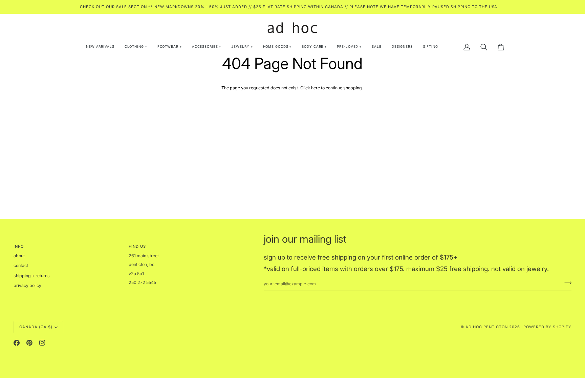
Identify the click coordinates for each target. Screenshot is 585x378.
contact (21, 265)
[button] (136, 47)
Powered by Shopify (547, 327)
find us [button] (137, 246)
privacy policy (27, 285)
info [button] (19, 246)
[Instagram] (42, 343)
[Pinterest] (29, 343)
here (315, 87)
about (19, 255)
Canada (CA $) (35, 327)
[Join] (565, 282)
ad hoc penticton (486, 327)
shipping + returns (32, 275)
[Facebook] (17, 343)
